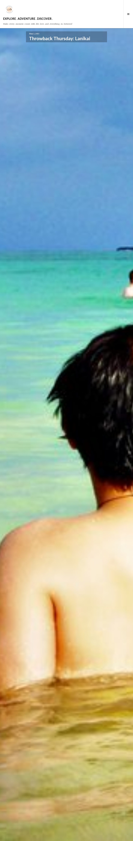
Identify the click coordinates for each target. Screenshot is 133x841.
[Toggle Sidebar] (128, 14)
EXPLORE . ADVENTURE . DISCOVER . (28, 18)
